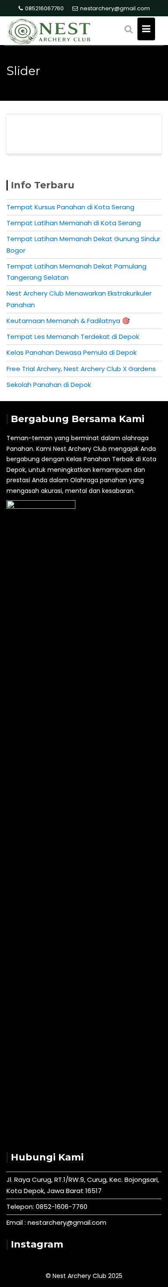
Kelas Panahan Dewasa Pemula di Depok (71, 352)
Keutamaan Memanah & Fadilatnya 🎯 (68, 320)
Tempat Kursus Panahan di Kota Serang (70, 206)
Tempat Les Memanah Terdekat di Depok (72, 336)
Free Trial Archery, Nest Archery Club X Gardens (81, 368)
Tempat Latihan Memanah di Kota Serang (73, 222)
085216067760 (44, 8)
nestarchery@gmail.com (115, 8)
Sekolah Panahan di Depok (48, 384)
